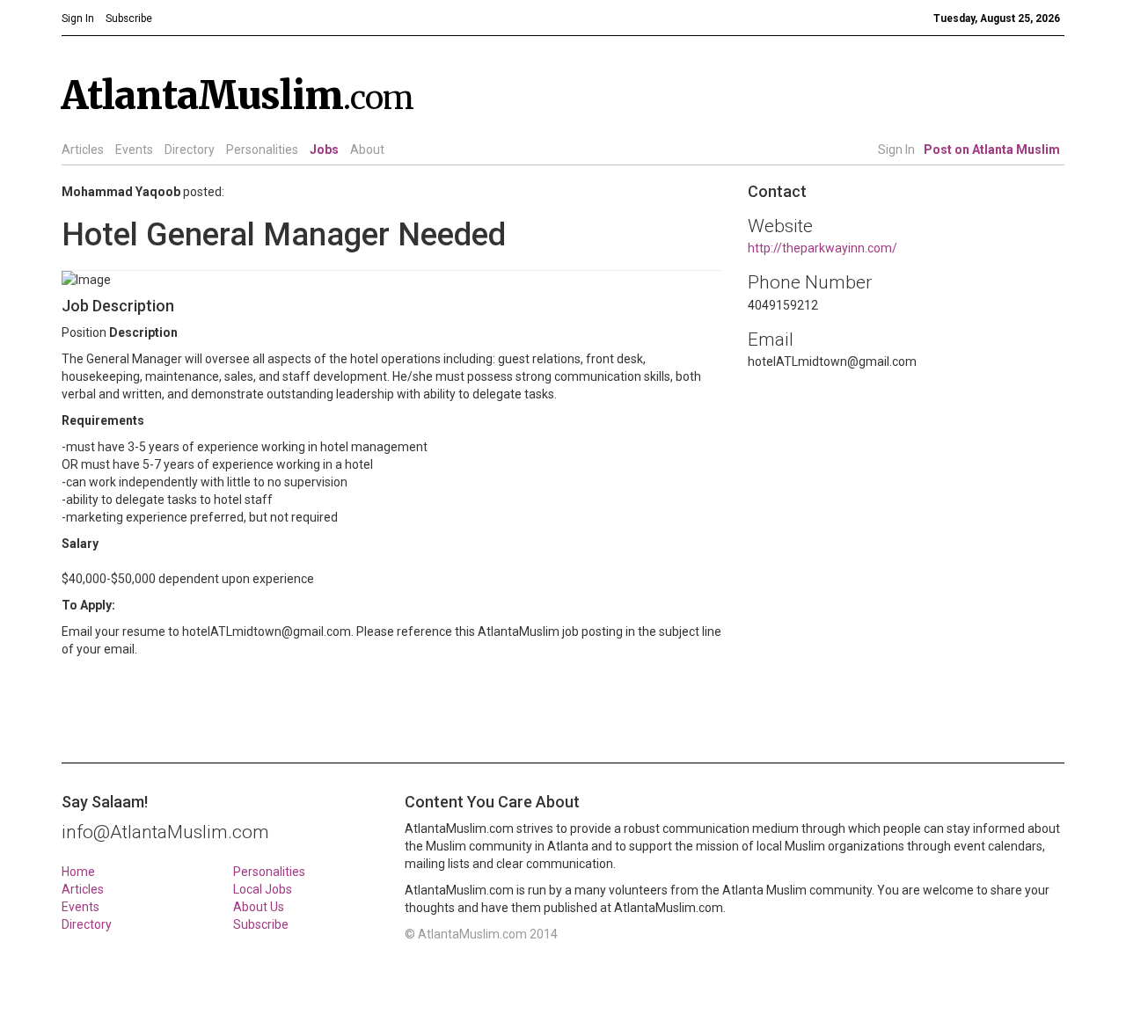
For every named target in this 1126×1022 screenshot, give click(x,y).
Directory (190, 149)
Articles (83, 149)
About (367, 149)
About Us (258, 907)
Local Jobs (262, 889)
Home (78, 872)
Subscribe (261, 924)
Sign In (896, 149)
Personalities (262, 149)
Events (134, 149)
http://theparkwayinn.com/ (822, 248)
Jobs (324, 149)
